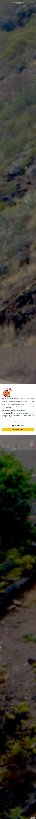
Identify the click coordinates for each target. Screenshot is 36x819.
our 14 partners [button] (19, 398)
